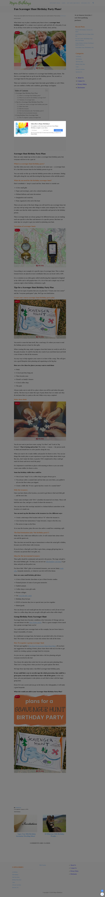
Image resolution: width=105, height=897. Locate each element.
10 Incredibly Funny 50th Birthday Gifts (84, 47)
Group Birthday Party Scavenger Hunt (27, 115)
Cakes (77, 66)
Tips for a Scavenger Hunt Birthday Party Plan (29, 102)
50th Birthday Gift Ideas (53, 561)
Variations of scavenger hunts (27, 100)
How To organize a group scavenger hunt (30, 117)
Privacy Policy (82, 84)
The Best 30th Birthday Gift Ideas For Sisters (83, 30)
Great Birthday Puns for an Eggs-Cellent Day (84, 35)
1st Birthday (78, 56)
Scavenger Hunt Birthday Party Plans (27, 93)
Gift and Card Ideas (80, 69)
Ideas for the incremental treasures (28, 113)
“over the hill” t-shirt (25, 596)
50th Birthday (17, 811)
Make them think (23, 106)
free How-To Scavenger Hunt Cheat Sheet (42, 646)
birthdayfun (18, 807)
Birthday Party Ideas (80, 64)
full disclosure (63, 15)
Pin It (18, 32)
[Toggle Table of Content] (45, 90)
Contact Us (81, 81)
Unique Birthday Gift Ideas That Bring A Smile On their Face (84, 44)
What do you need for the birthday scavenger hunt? (32, 97)
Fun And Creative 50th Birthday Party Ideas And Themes (84, 39)
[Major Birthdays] (22, 3)
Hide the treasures (24, 108)
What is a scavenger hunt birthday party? (30, 95)
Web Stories (42, 865)
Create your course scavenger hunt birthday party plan (33, 104)
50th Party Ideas (79, 61)
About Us (81, 78)
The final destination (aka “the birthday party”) (31, 111)
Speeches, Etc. (79, 72)
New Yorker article (35, 622)
